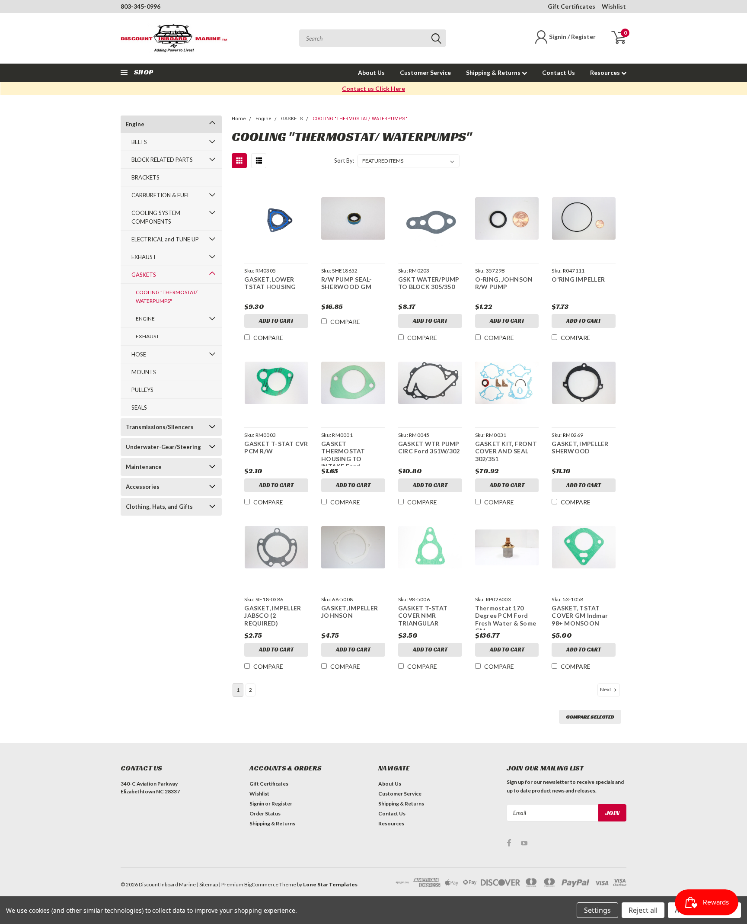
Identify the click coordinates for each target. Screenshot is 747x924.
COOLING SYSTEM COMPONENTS (155, 217)
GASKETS (143, 274)
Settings (597, 910)
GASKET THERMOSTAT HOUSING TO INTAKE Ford (343, 455)
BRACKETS (145, 177)
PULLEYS (142, 389)
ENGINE (145, 318)
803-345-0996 (140, 6)
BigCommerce (261, 884)
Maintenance (144, 466)
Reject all (643, 910)
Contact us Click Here (373, 88)
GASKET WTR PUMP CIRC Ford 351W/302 (429, 447)
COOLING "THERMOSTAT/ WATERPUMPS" (166, 296)
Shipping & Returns (494, 72)
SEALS (139, 407)
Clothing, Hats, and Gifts (159, 506)
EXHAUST (143, 256)
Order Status (265, 813)
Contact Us (558, 72)
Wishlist (614, 6)
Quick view (276, 218)
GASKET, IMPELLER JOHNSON (349, 611)
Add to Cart (276, 320)
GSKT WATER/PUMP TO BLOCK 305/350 (429, 283)
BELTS (139, 141)
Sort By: (344, 160)
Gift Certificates (571, 6)
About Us (371, 72)
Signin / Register (572, 36)
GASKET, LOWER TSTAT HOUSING (270, 283)
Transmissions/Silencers (160, 427)
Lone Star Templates (330, 884)
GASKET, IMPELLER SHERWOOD (580, 447)
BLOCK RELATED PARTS (162, 159)
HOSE (138, 354)
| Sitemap (207, 884)
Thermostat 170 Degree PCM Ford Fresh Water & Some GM (505, 619)
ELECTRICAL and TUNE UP (165, 239)
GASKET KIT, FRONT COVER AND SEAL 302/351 (506, 451)
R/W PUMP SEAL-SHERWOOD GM (346, 283)
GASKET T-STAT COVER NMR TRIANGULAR (422, 615)
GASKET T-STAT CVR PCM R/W (276, 447)
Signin (256, 803)
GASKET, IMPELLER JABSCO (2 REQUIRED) (272, 615)
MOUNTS (143, 372)
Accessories (143, 486)
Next (606, 689)
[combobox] (372, 38)
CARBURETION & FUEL (160, 195)
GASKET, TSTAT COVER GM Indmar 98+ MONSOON (580, 615)
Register (281, 803)
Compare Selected (590, 716)
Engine (135, 124)
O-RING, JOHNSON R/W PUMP (504, 283)
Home (239, 119)
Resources (605, 72)
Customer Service (425, 72)
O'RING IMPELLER (578, 279)
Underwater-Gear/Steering (163, 446)
